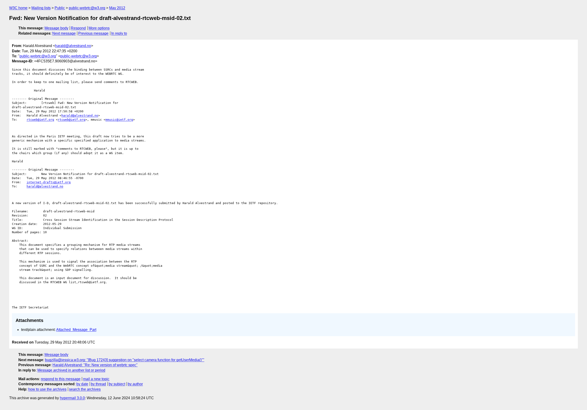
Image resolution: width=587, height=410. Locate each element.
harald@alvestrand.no (73, 46)
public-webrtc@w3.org (87, 8)
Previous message (93, 33)
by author (135, 384)
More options (99, 28)
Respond (78, 28)
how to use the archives (47, 389)
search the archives (85, 389)
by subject (117, 384)
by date (82, 384)
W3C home (18, 8)
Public (60, 8)
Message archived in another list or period (71, 370)
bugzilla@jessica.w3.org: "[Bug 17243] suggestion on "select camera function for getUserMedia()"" (124, 360)
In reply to (119, 33)
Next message (64, 33)
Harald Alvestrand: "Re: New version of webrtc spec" (95, 365)
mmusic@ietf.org (119, 119)
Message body (56, 28)
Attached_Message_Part (76, 330)
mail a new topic (96, 379)
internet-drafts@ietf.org (49, 182)
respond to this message (60, 379)
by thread (98, 384)
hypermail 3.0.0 (72, 398)
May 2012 (117, 8)
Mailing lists (41, 8)
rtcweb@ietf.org (40, 119)
